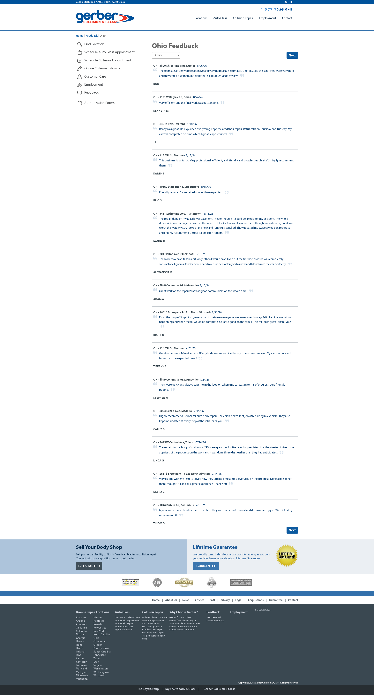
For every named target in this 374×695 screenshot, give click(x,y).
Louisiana (81, 665)
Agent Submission (124, 629)
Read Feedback (213, 617)
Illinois (79, 648)
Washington (101, 668)
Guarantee (276, 600)
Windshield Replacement (127, 620)
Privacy (225, 600)
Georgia (80, 638)
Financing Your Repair (153, 632)
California (81, 627)
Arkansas (81, 624)
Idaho (79, 645)
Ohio (96, 638)
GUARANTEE (206, 566)
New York (99, 631)
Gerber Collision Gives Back (183, 626)
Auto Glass (220, 18)
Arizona (80, 621)
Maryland (81, 668)
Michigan (81, 672)
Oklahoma (100, 641)
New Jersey (100, 627)
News (185, 600)
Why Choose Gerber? (183, 612)
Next (292, 55)
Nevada (98, 624)
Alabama (81, 617)
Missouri (98, 617)
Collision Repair (243, 18)
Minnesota (82, 675)
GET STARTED (89, 566)
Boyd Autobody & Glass (180, 689)
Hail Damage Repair (152, 626)
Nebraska (99, 621)
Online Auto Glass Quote (127, 617)
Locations (201, 18)
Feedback (92, 35)
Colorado (81, 631)
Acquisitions (256, 600)
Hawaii (80, 641)
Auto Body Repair (151, 623)
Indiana (80, 651)
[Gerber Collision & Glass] (105, 16)
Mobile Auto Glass (124, 626)
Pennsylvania (101, 648)
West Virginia (101, 672)
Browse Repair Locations (92, 612)
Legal (238, 600)
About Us (171, 600)
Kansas (80, 658)
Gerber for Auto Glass (180, 617)
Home (80, 35)
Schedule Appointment (153, 620)
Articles (199, 600)
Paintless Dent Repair (152, 629)
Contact (287, 18)
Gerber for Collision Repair (182, 620)
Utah (96, 661)
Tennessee (100, 655)
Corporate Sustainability (181, 629)
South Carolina (102, 651)
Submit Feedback (215, 620)
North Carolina (102, 634)
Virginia (98, 665)
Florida (80, 634)
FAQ (212, 600)
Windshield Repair (124, 623)
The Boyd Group (148, 689)
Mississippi (82, 679)
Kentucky (81, 661)
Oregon (98, 645)
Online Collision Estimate (154, 617)
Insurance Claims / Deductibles (184, 623)
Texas (97, 658)
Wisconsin (99, 675)
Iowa (78, 655)
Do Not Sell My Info (262, 610)
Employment (267, 18)
